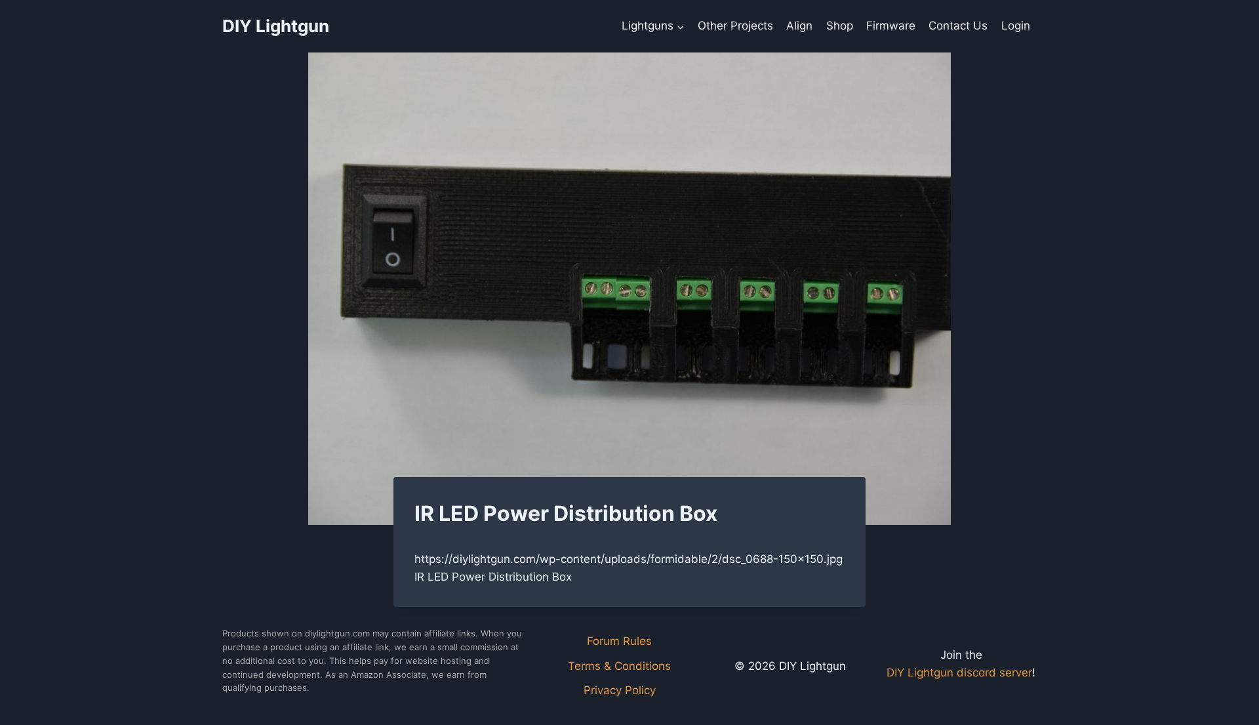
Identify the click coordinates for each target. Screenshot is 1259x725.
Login (1015, 25)
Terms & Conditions (619, 666)
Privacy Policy (620, 690)
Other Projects (735, 25)
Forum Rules (619, 641)
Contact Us (958, 25)
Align (799, 25)
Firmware (890, 25)
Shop (839, 25)
